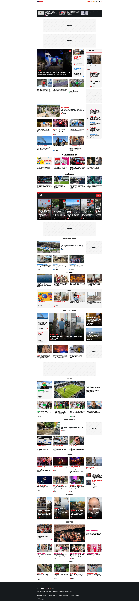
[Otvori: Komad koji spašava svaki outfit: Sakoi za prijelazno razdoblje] (94, 161)
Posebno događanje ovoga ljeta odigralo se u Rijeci (93, 555)
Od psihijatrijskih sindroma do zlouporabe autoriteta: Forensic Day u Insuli (94, 284)
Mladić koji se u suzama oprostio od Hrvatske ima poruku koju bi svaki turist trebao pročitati (44, 357)
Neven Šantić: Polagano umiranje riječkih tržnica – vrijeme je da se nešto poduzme (78, 61)
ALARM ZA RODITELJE (41, 88)
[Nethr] (52, 588)
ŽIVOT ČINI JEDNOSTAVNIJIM (59, 301)
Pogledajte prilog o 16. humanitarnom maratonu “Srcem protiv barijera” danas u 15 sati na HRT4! (44, 285)
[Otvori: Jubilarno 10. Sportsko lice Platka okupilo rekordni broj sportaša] (77, 123)
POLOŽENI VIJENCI (73, 264)
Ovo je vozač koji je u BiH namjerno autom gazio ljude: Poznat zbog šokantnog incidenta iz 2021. (77, 448)
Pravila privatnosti (48, 591)
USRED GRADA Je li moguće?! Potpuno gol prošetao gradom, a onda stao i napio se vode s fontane (77, 575)
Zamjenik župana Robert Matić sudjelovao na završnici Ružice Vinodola (43, 130)
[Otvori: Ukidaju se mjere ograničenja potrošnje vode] (84, 13)
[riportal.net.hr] (39, 598)
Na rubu (70, 561)
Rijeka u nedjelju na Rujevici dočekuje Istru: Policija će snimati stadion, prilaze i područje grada (93, 389)
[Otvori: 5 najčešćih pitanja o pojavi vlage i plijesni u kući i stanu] (77, 296)
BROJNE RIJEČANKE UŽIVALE (92, 553)
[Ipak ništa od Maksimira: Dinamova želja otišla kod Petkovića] (61, 180)
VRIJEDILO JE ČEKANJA (57, 128)
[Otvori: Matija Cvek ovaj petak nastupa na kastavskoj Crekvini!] (94, 461)
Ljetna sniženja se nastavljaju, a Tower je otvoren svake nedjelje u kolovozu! (45, 304)
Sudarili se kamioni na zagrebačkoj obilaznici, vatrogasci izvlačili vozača (94, 186)
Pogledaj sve (98, 195)
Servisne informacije (55, 591)
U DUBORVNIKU (73, 573)
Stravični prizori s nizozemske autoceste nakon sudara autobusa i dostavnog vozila (77, 186)
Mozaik (69, 455)
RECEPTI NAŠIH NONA (58, 553)
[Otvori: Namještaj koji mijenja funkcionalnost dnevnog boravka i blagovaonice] (94, 296)
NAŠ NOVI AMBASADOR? (41, 354)
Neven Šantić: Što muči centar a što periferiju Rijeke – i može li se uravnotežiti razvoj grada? (77, 513)
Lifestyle (69, 522)
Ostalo (89, 69)
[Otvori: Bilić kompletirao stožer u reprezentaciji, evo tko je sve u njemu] (94, 405)
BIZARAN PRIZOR (40, 573)
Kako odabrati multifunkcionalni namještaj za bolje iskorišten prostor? (61, 304)
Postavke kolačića (42, 591)
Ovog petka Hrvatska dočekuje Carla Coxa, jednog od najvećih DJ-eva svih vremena (96, 485)
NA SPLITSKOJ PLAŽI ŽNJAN (92, 573)
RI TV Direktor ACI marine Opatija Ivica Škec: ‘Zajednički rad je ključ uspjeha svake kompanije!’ (87, 214)
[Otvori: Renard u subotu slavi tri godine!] (44, 528)
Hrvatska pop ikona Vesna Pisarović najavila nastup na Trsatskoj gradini (43, 487)
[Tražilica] (99, 1)
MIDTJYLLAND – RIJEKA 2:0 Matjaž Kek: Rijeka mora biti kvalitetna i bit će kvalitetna (60, 412)
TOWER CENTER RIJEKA (91, 166)
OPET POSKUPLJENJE (54, 334)
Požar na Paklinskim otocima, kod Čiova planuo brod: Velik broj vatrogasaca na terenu (44, 148)
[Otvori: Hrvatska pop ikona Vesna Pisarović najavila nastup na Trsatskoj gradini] (44, 480)
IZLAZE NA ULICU (73, 354)
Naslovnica (39, 583)
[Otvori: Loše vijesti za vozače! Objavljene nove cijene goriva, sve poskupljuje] (66, 327)
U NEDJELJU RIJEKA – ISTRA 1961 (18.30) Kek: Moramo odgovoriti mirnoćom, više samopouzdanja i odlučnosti (44, 394)
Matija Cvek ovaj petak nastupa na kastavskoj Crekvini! (93, 469)
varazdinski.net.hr (45, 595)
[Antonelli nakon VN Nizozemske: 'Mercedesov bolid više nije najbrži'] (44, 180)
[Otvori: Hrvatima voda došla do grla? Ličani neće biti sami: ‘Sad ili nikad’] (77, 349)
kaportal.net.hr (55, 595)
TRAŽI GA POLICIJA (73, 445)
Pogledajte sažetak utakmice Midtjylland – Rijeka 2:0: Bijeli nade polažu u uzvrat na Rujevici (44, 413)
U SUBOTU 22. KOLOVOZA (58, 485)
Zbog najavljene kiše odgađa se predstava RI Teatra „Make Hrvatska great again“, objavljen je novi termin (72, 247)
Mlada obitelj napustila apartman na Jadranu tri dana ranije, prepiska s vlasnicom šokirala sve (94, 66)
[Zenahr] (47, 588)
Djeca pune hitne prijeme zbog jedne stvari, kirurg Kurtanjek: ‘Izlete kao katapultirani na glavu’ (44, 90)
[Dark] (97, 1)
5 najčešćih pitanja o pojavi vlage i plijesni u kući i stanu (77, 302)
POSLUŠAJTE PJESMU (96, 473)
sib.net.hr (50, 595)
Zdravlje (47, 15)
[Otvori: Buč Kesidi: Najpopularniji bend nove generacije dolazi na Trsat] (60, 461)
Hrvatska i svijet (69, 14)
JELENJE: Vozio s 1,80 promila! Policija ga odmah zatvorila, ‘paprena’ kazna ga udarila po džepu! (59, 448)
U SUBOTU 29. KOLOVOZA (58, 466)
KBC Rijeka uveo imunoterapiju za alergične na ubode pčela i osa (78, 72)
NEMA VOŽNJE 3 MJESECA (58, 445)
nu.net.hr (73, 595)
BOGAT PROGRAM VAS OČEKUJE (92, 530)
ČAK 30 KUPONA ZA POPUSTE (59, 166)
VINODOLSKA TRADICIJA (41, 128)
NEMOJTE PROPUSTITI (90, 467)
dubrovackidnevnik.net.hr (66, 595)
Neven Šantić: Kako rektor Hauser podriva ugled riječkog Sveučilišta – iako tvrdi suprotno (94, 512)
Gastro (55, 558)
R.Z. (39, 517)
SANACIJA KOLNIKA (57, 210)
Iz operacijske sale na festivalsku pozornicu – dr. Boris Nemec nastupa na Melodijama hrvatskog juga (97, 476)
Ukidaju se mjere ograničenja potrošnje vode (93, 12)
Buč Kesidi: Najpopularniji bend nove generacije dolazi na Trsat (60, 468)
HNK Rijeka (72, 92)
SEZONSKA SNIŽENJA (42, 301)
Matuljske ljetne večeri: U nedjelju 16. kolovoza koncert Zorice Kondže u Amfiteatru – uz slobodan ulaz (77, 488)
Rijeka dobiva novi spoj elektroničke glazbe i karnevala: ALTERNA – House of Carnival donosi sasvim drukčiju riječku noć (76, 470)
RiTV (40, 218)
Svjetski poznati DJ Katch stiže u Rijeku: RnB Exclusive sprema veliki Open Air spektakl (77, 555)
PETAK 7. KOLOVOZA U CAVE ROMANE (97, 481)
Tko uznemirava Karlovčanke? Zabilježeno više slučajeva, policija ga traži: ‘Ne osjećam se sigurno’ (72, 111)
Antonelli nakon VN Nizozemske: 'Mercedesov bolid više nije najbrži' (44, 186)
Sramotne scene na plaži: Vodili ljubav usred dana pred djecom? (94, 575)
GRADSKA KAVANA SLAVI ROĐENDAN (42, 534)
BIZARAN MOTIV (90, 332)
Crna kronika (40, 75)
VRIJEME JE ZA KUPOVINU (42, 166)
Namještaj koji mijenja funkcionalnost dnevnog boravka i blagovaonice (94, 302)
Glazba (55, 134)
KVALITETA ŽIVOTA (93, 116)
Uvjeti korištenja (62, 591)
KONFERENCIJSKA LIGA (41, 410)
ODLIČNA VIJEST (56, 88)
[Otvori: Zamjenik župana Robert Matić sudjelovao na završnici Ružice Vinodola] (44, 123)
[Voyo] (42, 588)
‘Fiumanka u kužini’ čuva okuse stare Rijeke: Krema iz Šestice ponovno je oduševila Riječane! (60, 555)
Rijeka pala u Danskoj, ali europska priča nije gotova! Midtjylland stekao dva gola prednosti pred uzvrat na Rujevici (77, 413)
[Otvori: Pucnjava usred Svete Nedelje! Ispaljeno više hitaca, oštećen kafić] (48, 428)
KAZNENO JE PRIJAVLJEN (41, 445)
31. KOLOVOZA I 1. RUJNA (77, 69)
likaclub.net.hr (77, 595)
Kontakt (71, 591)
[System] (95, 1)
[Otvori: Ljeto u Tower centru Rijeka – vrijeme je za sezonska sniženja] (44, 161)
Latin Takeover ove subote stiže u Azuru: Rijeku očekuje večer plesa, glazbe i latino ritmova (94, 533)
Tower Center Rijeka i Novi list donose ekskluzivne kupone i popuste (60, 168)
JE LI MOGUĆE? (56, 573)
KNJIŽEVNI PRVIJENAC (41, 553)
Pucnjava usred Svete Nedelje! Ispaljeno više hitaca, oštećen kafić (72, 428)
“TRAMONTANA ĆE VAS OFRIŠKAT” (76, 485)
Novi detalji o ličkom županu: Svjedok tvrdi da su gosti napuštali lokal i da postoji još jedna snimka (94, 321)
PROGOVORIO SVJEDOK (91, 317)
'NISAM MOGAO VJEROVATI (75, 145)
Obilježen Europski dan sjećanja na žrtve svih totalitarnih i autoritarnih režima (76, 266)
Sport (69, 378)
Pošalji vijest (67, 591)
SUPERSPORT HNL (41, 390)
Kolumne (76, 64)
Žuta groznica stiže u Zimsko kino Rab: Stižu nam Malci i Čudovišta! (77, 284)
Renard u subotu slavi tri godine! (43, 537)
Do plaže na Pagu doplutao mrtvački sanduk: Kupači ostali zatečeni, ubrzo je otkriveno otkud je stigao (44, 576)
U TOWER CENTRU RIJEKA (75, 166)
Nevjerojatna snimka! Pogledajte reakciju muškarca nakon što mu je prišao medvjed (61, 575)
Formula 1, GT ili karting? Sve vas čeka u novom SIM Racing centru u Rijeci (77, 168)
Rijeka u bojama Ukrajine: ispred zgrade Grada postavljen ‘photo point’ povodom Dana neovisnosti (44, 266)
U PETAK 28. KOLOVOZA (41, 485)
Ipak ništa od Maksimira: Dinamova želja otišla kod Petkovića (59, 186)
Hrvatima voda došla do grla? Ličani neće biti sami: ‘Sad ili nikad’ (76, 356)
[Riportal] (40, 1)
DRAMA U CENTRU (65, 426)
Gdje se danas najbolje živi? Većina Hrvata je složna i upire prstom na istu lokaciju (73, 12)
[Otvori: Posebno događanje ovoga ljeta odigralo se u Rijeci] (94, 548)
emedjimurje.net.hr (39, 595)
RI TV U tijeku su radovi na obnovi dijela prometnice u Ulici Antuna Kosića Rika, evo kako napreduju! (59, 214)
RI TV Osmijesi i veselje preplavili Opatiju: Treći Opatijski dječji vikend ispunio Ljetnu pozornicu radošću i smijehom (44, 213)
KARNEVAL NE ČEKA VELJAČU (75, 466)
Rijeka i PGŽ (91, 13)
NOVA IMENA (89, 410)
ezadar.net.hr (60, 595)
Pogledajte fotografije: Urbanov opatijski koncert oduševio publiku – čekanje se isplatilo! (59, 131)
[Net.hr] (38, 588)
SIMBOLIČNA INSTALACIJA (42, 264)
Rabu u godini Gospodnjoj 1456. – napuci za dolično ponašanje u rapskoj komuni (61, 284)
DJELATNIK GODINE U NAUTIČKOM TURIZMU (86, 209)
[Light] (93, 1)
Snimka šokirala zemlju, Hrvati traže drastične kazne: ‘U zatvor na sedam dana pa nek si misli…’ (60, 356)
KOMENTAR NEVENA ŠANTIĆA (78, 57)
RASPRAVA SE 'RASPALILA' (58, 354)
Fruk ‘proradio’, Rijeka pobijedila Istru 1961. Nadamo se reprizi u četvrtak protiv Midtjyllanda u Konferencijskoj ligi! (76, 89)
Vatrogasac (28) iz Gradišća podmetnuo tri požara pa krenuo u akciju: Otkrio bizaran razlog (93, 335)
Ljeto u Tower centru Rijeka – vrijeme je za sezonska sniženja (43, 168)
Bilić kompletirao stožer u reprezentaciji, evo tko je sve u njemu (93, 412)
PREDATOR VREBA (65, 107)
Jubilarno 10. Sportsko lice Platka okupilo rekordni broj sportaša (77, 130)
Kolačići (38, 591)
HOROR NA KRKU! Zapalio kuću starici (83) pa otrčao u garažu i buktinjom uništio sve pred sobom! (54, 73)
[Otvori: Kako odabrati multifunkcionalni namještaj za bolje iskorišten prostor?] (61, 296)
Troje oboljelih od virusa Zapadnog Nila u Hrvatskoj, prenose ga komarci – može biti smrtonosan (51, 13)
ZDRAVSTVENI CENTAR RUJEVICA (71, 210)
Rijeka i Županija (69, 238)
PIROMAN (39, 70)
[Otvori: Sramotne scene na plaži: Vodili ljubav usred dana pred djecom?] (94, 568)
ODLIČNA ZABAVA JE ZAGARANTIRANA (77, 553)
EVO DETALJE (88, 386)
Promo (39, 170)
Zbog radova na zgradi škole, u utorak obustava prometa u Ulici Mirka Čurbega (60, 266)
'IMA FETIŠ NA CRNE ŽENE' (91, 64)
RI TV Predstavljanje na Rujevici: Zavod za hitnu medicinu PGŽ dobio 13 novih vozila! (73, 214)
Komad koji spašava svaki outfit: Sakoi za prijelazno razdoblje (94, 168)
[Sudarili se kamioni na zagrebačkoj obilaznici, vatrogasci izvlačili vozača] (94, 180)
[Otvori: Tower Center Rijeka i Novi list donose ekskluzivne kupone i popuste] (61, 161)
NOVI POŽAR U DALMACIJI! (42, 145)
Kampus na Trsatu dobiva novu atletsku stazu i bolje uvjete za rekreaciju (60, 90)
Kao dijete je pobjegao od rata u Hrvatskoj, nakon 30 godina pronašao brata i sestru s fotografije (76, 149)
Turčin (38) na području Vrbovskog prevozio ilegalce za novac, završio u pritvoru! (43, 448)
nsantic (58, 517)
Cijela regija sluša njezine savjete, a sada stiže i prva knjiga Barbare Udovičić (44, 555)
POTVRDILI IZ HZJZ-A (93, 109)
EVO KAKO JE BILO (73, 128)
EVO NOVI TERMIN (65, 244)
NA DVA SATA (55, 264)
